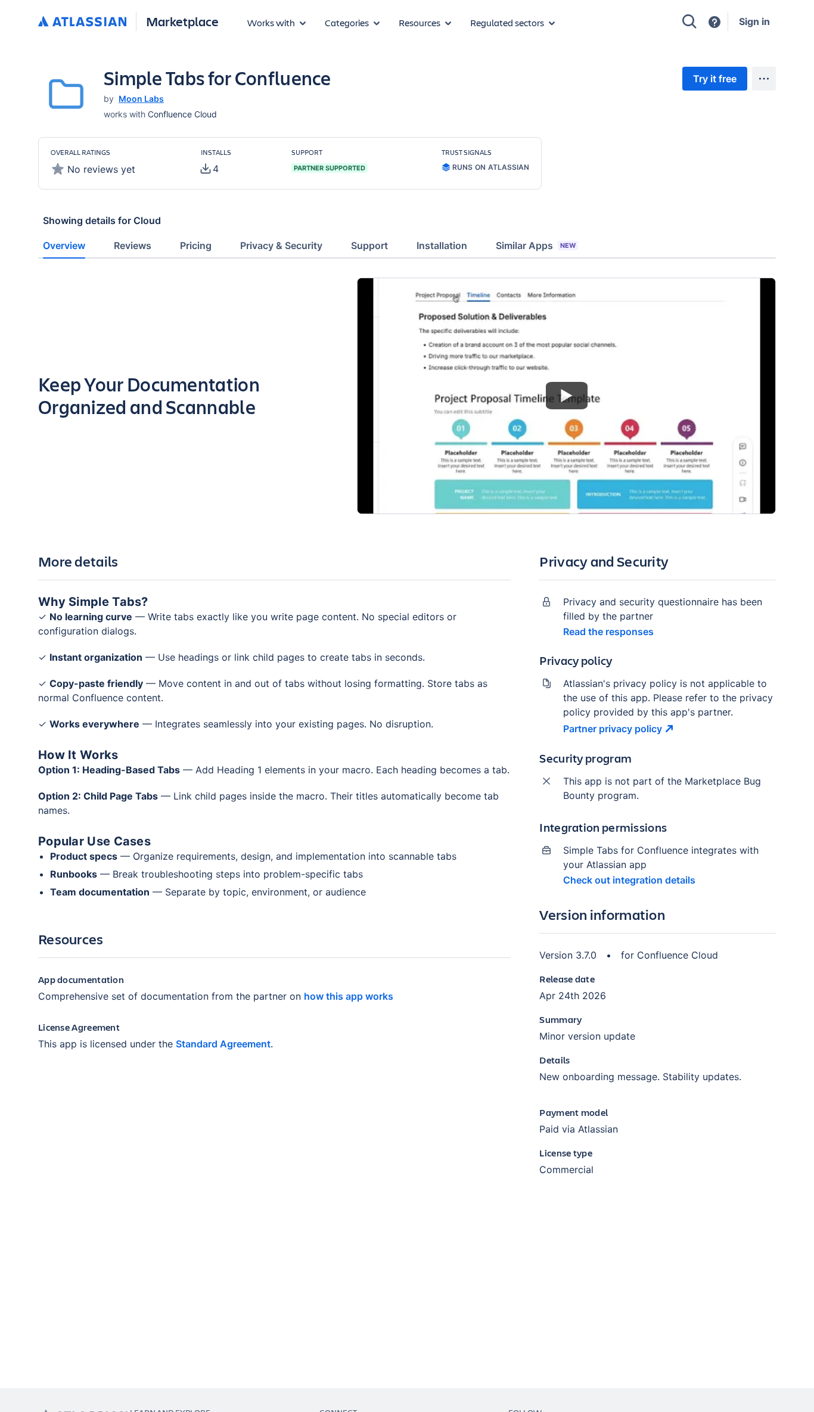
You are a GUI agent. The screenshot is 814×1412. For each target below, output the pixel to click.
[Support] (714, 22)
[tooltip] (210, 168)
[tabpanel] (407, 737)
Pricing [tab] (196, 245)
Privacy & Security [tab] (281, 245)
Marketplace (182, 21)
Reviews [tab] (132, 245)
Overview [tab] (64, 245)
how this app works (348, 996)
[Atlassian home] (82, 22)
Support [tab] (369, 245)
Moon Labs (141, 99)
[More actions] (764, 79)
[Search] (689, 21)
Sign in (754, 21)
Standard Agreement (223, 1044)
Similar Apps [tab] (536, 245)
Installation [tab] (442, 245)
